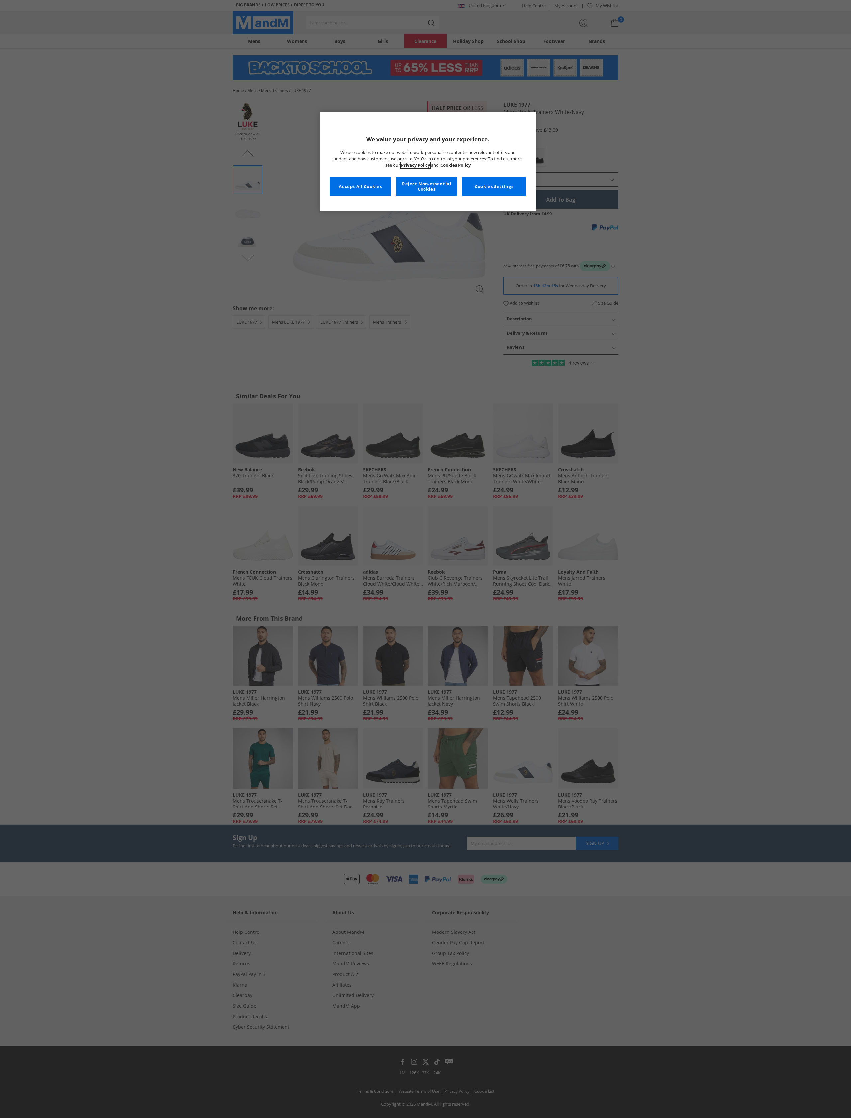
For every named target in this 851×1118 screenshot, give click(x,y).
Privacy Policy (415, 165)
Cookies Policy (455, 165)
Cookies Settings (494, 186)
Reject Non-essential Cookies (426, 186)
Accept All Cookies (360, 186)
